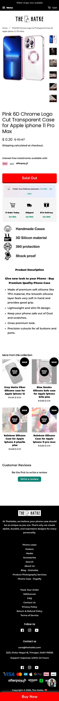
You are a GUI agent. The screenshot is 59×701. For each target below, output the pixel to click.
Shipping (8, 145)
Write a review (29, 479)
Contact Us (29, 602)
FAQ (29, 598)
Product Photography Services (29, 574)
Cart (54, 7)
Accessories (29, 557)
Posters (29, 549)
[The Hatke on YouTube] (36, 631)
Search (29, 561)
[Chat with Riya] (52, 682)
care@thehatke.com (29, 647)
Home (5, 28)
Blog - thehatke (29, 570)
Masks (29, 553)
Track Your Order (29, 589)
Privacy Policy (29, 607)
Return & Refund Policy (29, 611)
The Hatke (37, 690)
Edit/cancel (29, 594)
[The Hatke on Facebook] (22, 631)
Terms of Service (30, 615)
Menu (9, 7)
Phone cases (29, 544)
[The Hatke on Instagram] (29, 631)
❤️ (45, 690)
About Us (30, 566)
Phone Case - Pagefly (29, 578)
